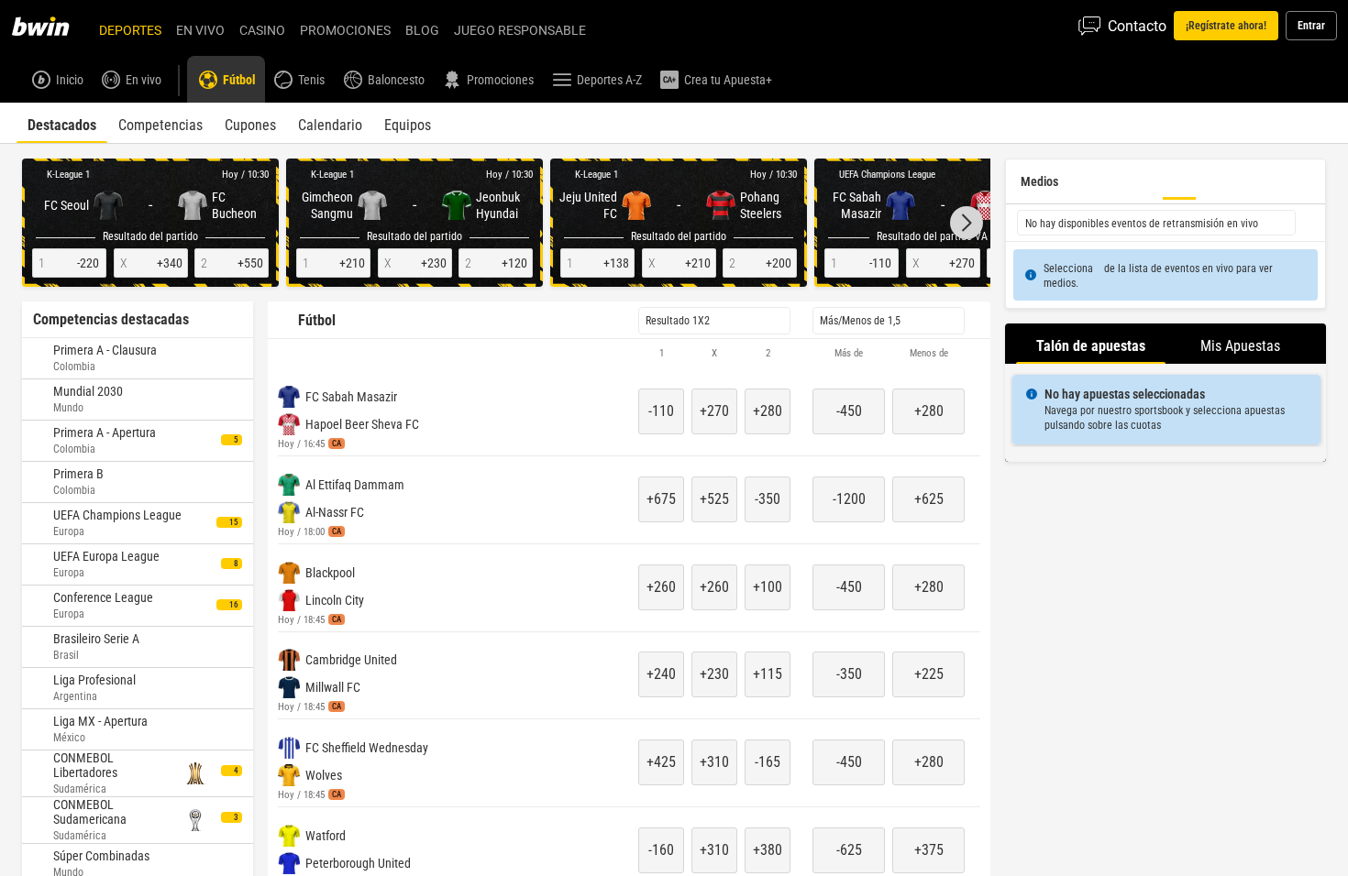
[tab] (62, 123)
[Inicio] (51, 25)
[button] (966, 222)
